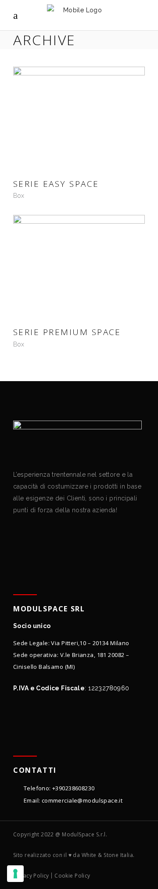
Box (18, 195)
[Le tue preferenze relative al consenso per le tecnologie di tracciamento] (15, 873)
